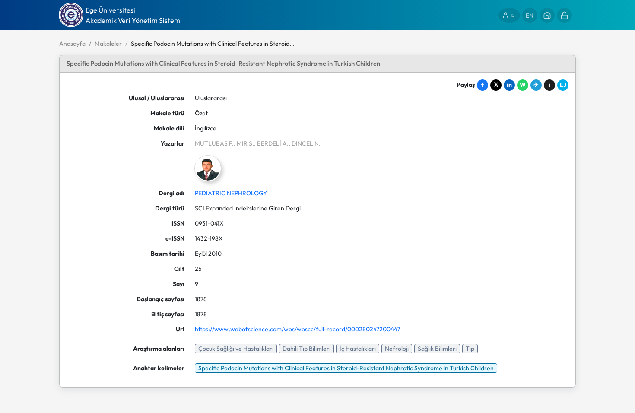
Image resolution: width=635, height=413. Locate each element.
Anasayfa (72, 44)
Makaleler (108, 44)
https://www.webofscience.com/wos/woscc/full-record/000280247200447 (297, 329)
